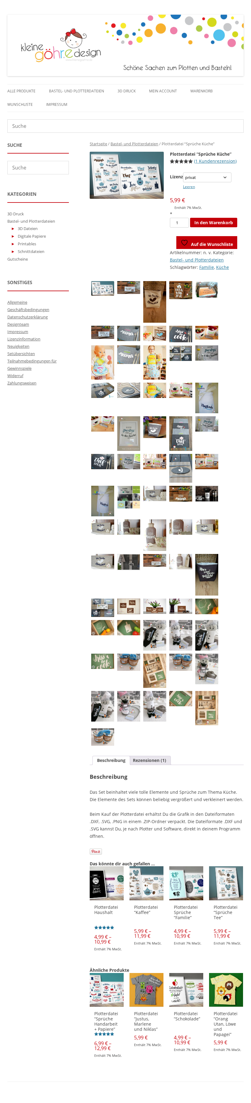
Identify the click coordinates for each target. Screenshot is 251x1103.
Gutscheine (17, 259)
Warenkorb (201, 91)
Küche (222, 267)
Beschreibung (111, 760)
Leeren (189, 186)
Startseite (98, 144)
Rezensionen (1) (149, 760)
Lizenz (176, 177)
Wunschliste (20, 104)
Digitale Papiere (32, 236)
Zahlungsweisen (21, 383)
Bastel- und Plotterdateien (76, 91)
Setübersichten (21, 353)
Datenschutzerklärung (27, 317)
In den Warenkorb (213, 222)
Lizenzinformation (23, 339)
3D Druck (127, 91)
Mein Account (163, 91)
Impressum (56, 104)
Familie (206, 267)
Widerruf (15, 375)
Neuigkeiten (18, 346)
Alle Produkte (21, 91)
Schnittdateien (31, 251)
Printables (27, 244)
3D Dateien (28, 228)
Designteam (18, 324)
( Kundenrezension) (215, 161)
